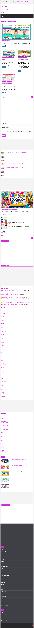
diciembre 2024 (3, 330)
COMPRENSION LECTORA (4, 422)
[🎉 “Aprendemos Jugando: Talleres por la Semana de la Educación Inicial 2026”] (17, 199)
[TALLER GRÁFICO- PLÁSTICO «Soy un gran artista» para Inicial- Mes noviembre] (4, 227)
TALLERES (22, 17)
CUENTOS (2, 426)
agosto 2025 (2, 320)
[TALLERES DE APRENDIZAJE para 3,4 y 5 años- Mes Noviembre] (4, 223)
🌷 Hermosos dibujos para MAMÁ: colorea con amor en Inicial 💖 (10, 294)
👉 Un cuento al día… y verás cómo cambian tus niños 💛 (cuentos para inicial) (12, 297)
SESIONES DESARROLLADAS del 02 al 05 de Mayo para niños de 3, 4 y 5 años (8, 64)
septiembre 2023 (3, 350)
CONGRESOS (3, 568)
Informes (2, 433)
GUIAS (2, 432)
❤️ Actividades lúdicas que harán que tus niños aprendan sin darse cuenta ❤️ (12, 304)
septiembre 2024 (3, 334)
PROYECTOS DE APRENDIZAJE (10, 209)
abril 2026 (2, 310)
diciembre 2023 (3, 346)
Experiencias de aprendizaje (8, 17)
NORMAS (2, 439)
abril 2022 (2, 374)
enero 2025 (2, 328)
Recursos (13, 15)
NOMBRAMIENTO (3, 437)
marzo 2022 (2, 375)
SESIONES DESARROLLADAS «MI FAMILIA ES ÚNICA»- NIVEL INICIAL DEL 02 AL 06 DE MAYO (8, 88)
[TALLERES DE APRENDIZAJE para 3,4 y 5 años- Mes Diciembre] (4, 219)
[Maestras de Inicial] (2, 16)
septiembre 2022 (3, 367)
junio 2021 (2, 388)
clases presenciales (4, 40)
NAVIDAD (2, 436)
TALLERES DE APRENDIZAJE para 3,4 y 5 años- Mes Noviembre (15, 222)
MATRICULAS (3, 582)
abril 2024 (2, 341)
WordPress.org (3, 554)
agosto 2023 (2, 352)
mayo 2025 (2, 324)
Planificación (18, 15)
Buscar (32, 97)
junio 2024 (2, 338)
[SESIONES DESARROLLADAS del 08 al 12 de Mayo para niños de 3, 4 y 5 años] (16, 32)
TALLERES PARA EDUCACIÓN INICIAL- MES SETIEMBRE (14, 230)
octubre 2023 (3, 349)
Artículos (8, 15)
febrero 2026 (3, 313)
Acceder (2, 549)
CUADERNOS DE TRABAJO (4, 425)
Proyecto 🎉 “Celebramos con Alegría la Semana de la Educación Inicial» (11, 291)
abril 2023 (2, 357)
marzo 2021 (2, 392)
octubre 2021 (3, 382)
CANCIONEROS (3, 563)
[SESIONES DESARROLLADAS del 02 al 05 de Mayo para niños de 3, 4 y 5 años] (8, 53)
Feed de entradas (3, 551)
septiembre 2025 (3, 319)
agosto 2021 (2, 385)
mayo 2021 (2, 389)
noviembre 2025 (3, 316)
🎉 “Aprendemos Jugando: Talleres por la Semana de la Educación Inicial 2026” (15, 212)
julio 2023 (2, 353)
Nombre (4, 123)
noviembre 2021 (3, 381)
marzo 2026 (2, 312)
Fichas (5, 15)
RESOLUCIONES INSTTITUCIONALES (6, 600)
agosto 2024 (2, 335)
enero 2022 (2, 378)
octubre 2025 (3, 317)
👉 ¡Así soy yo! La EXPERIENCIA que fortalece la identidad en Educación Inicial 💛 (12, 298)
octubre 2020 (3, 397)
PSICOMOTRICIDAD (16, 17)
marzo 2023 (2, 359)
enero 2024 (2, 345)
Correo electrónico (6, 127)
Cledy (9, 214)
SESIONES (2, 450)
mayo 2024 (2, 339)
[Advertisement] (17, 144)
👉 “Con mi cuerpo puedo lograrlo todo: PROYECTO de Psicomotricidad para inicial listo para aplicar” (15, 302)
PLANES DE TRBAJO (4, 591)
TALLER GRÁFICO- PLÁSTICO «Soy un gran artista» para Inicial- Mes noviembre (18, 226)
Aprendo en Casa (3, 415)
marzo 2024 (2, 342)
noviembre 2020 (3, 396)
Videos (2, 454)
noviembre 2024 (3, 331)
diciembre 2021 (3, 379)
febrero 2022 (3, 377)
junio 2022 (2, 371)
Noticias (2, 440)
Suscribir (3, 135)
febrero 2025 (3, 327)
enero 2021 (2, 393)
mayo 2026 (2, 309)
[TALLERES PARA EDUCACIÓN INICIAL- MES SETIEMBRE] (4, 231)
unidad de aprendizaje (4, 605)
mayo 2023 (2, 356)
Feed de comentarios (4, 553)
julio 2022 (2, 370)
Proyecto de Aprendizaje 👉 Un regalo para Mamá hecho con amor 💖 (11, 293)
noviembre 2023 (3, 348)
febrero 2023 (3, 360)
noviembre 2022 (3, 364)
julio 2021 (2, 386)
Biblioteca (2, 418)
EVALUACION (3, 428)
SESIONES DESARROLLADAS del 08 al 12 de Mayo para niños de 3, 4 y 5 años (16, 44)
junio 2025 (2, 323)
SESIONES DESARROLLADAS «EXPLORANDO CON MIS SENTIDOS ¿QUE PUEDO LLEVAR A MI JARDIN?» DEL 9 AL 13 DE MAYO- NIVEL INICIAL (24, 66)
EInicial (9, 60)
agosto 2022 (2, 368)
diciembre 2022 (3, 363)
